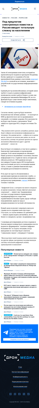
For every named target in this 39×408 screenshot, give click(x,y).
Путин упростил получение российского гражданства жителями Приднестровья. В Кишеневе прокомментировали (19, 306)
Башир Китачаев (7, 36)
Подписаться (19, 1)
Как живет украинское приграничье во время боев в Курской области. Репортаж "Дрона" (20, 265)
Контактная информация (20, 372)
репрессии (23, 18)
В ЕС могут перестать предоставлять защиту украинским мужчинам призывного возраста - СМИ (20, 287)
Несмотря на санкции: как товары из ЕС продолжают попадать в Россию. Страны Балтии (21, 255)
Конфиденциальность (20, 377)
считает (25, 180)
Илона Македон (8, 270)
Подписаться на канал (19, 339)
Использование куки (20, 386)
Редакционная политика (20, 381)
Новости (5, 18)
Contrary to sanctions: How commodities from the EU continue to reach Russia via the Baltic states (19, 316)
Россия (14, 18)
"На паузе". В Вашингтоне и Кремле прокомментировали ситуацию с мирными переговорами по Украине (19, 297)
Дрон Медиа (7, 260)
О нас (20, 367)
